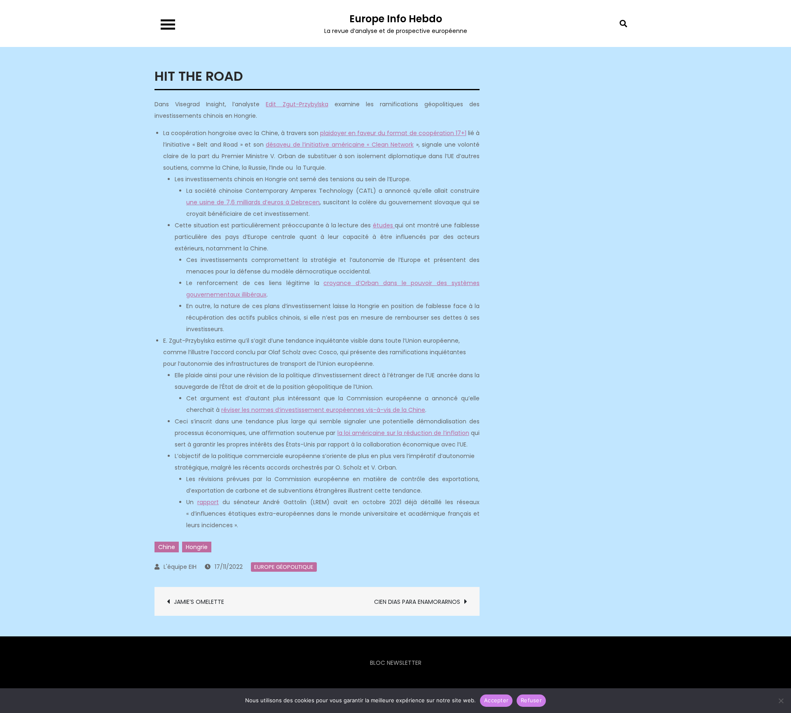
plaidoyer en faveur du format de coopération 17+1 (393, 133)
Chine (166, 547)
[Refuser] (781, 701)
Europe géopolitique (284, 567)
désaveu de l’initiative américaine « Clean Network (340, 144)
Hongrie (197, 547)
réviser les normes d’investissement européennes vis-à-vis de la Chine (323, 410)
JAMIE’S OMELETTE (199, 602)
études (384, 225)
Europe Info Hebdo (395, 19)
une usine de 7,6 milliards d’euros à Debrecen (253, 202)
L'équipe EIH (180, 567)
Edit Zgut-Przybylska (297, 104)
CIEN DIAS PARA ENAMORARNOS (417, 602)
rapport (208, 502)
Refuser (531, 700)
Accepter (496, 700)
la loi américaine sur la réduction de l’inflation (403, 433)
